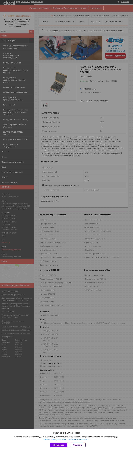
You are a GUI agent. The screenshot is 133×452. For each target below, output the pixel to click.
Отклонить (77, 445)
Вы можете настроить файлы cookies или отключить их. (65, 439)
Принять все (58, 445)
